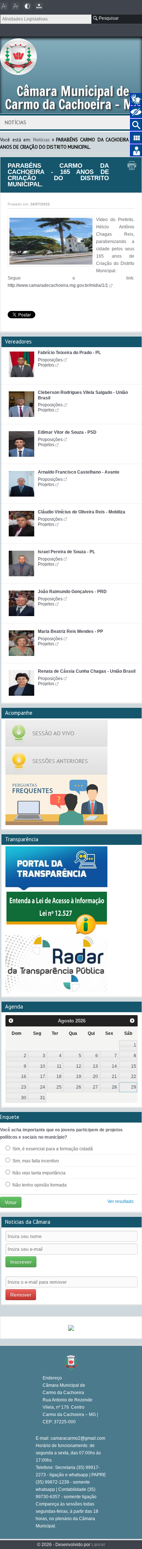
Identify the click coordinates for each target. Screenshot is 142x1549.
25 (59, 1087)
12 (78, 1066)
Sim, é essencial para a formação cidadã (52, 1148)
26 (78, 1087)
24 (42, 1087)
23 (23, 1087)
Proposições (50, 359)
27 (95, 1087)
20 (95, 1076)
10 (42, 1066)
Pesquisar (108, 18)
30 (23, 1097)
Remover (20, 1295)
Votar (11, 1202)
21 (114, 1076)
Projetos (46, 365)
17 (42, 1076)
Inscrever (21, 1262)
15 (133, 1066)
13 (95, 1066)
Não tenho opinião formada (39, 1185)
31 (42, 1097)
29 (133, 1087)
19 (78, 1076)
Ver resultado (120, 1201)
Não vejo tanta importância (38, 1173)
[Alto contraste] (27, 6)
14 (114, 1066)
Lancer (98, 1544)
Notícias (41, 140)
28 (114, 1087)
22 (133, 1076)
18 (59, 1076)
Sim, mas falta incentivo (35, 1160)
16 (23, 1076)
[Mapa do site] (39, 6)
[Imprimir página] (131, 166)
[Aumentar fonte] (16, 6)
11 (59, 1066)
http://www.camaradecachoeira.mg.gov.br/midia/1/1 (58, 285)
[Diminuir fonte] (4, 6)
